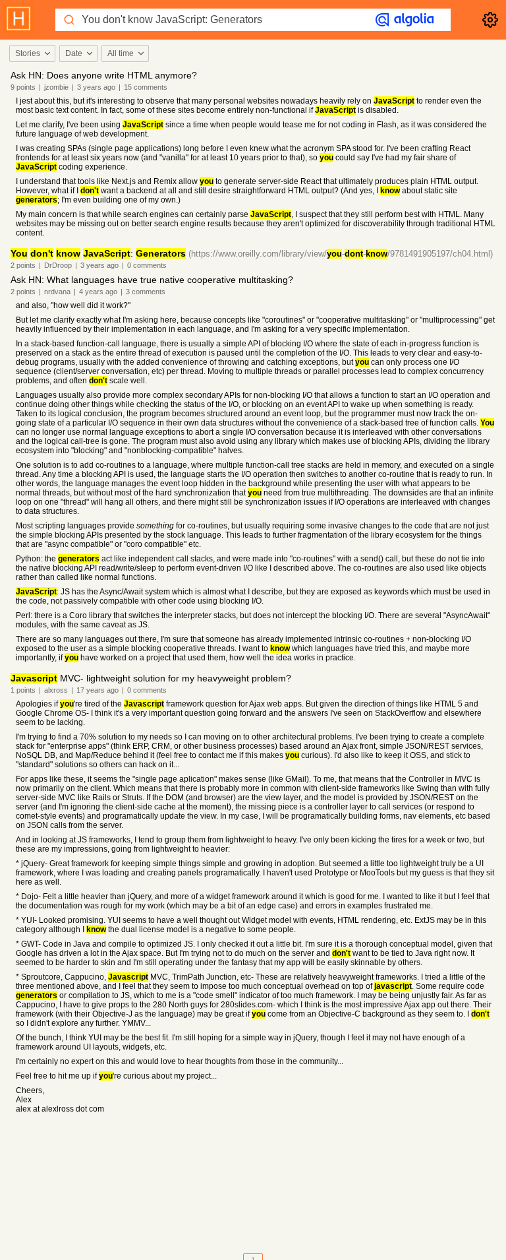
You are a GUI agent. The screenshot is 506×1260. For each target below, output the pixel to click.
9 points (23, 87)
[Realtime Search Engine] (405, 19)
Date (73, 53)
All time (120, 53)
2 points (23, 265)
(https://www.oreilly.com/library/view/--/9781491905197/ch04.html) (340, 254)
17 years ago (97, 690)
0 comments (147, 265)
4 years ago (98, 292)
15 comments (145, 87)
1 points (23, 690)
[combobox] (31, 53)
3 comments (145, 292)
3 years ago (96, 87)
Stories (27, 53)
